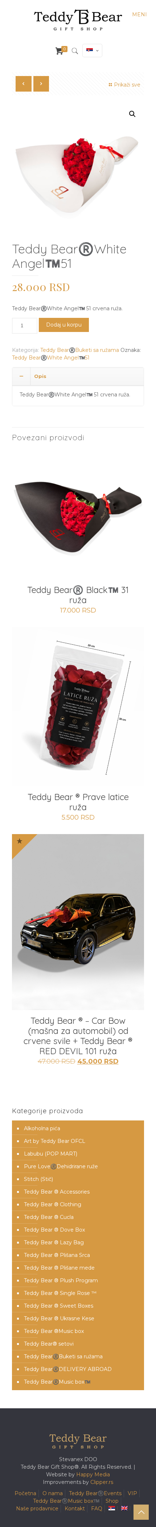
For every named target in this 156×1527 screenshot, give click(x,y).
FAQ (96, 1508)
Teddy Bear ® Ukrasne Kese (59, 1318)
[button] (132, 114)
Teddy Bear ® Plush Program (61, 1280)
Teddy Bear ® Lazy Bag (54, 1242)
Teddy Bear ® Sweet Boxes (58, 1306)
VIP (132, 1493)
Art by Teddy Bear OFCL (54, 1141)
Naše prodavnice (37, 1508)
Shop (112, 1501)
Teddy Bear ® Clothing (52, 1204)
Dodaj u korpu (64, 324)
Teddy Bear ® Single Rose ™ (60, 1293)
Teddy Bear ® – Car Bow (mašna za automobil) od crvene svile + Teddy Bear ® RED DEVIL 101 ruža (78, 1035)
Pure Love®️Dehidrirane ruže (61, 1166)
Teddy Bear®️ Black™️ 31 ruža (78, 594)
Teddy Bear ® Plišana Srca (57, 1255)
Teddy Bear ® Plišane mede (59, 1268)
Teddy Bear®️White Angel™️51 (51, 357)
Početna (25, 1493)
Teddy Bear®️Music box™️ (57, 1382)
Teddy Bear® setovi (49, 1344)
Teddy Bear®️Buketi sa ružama (79, 350)
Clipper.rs (101, 1482)
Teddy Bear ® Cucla (49, 1217)
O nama (52, 1493)
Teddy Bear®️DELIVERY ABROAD (68, 1369)
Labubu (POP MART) (50, 1153)
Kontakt (75, 1508)
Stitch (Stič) (38, 1179)
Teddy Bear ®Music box (54, 1331)
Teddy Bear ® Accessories (57, 1192)
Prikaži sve (127, 84)
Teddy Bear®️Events (95, 1493)
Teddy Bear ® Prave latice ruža (78, 801)
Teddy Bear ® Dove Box (54, 1230)
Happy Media (93, 1474)
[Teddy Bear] (78, 20)
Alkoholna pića (42, 1128)
